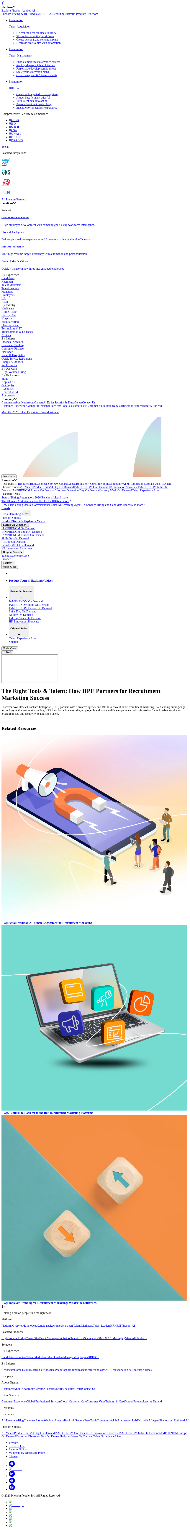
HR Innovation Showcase (123, 487)
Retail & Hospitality (13, 355)
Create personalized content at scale (37, 39)
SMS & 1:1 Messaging (111, 1338)
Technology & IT (11, 328)
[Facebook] (12, 1465)
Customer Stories (46, 483)
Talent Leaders (10, 288)
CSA (14, 130)
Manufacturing (10, 321)
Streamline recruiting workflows (35, 36)
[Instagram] (12, 1489)
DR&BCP (17, 140)
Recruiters (7, 281)
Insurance (7, 351)
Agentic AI (7, 388)
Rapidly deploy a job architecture (35, 65)
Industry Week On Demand (116, 490)
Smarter (6, 559)
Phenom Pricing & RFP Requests (20, 13)
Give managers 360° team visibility (36, 75)
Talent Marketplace (50, 1338)
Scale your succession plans (32, 71)
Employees (7, 295)
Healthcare (7, 308)
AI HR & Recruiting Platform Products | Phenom (69, 13)
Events (71, 483)
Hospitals (6, 318)
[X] (15, 1469)
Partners (138, 405)
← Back (7, 652)
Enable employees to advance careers (38, 61)
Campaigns (91, 1338)
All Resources (22, 483)
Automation (8, 395)
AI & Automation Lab (136, 483)
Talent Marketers (11, 285)
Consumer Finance (12, 348)
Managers (7, 291)
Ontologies (7, 385)
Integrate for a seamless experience (36, 107)
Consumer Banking (12, 345)
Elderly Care (8, 315)
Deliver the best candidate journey (36, 32)
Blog (33, 483)
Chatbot (66, 1338)
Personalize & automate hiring (34, 104)
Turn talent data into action (32, 100)
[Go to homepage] (95, 3)
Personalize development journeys (36, 68)
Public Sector (9, 365)
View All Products (136, 1338)
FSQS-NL (17, 137)
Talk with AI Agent (160, 483)
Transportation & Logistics (17, 331)
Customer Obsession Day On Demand (77, 490)
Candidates (7, 278)
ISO (13, 123)
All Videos (27, 487)
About (17, 402)
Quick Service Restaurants (16, 358)
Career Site (32, 1338)
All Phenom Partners (13, 199)
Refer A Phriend (152, 405)
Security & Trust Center (68, 402)
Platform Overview (12, 1325)
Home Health (9, 311)
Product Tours (41, 487)
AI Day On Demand (62, 487)
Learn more (9, 476)
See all (5, 146)
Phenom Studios (11, 517)
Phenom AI (128, 1325)
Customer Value (96, 405)
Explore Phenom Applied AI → (20, 10)
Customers (7, 402)
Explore (7, 563)
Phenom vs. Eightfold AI (174, 1420)
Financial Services (12, 341)
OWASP (16, 133)
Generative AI (9, 392)
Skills (4, 378)
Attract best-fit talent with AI (33, 97)
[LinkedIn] (12, 1475)
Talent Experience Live (145, 490)
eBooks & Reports (85, 483)
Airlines (6, 335)
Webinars (61, 483)
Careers (38, 402)
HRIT (5, 301)
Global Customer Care (73, 405)
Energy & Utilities (12, 361)
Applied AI (8, 382)
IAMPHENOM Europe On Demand (33, 490)
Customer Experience (14, 405)
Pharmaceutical (10, 325)
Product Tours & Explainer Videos (23, 521)
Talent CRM (78, 1338)
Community (116, 483)
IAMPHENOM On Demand (91, 487)
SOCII (15, 126)
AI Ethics (48, 402)
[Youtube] (12, 1482)
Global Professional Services (43, 405)
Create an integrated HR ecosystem (37, 94)
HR (3, 298)
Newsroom (27, 402)
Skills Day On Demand (15, 538)
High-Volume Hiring (13, 372)
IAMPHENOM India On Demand (21, 531)
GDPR (15, 120)
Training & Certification (119, 405)
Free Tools (102, 483)
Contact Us (88, 402)
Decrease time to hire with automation (38, 42)
